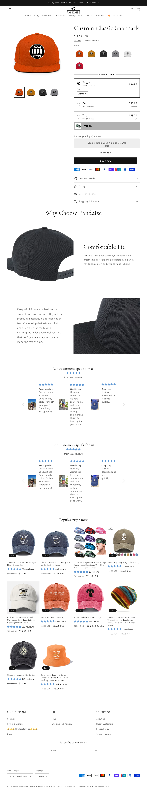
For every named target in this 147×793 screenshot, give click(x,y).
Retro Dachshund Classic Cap (87, 617)
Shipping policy (85, 786)
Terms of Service (103, 734)
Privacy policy (56, 786)
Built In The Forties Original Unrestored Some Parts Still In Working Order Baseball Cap (21, 620)
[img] (73, 373)
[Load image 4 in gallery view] (54, 92)
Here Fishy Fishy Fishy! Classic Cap (123, 562)
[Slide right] (64, 92)
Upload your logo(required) (88, 136)
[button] (10, 9)
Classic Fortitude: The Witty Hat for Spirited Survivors (55, 563)
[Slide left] (10, 92)
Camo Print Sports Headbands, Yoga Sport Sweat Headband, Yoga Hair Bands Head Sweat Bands (90, 565)
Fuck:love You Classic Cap (52, 617)
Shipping (77, 40)
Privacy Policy (102, 729)
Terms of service (70, 786)
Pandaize (16, 786)
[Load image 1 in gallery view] (19, 92)
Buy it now (105, 160)
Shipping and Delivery (62, 724)
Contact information (102, 786)
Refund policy (43, 786)
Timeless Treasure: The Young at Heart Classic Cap (21, 563)
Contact (10, 719)
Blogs (9, 734)
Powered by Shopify (27, 786)
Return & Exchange (16, 724)
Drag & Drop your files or (106, 142)
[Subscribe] (96, 750)
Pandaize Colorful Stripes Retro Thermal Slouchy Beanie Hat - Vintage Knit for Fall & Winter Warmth (122, 621)
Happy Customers (104, 724)
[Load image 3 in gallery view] (43, 92)
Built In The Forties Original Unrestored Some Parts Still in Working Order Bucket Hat (54, 677)
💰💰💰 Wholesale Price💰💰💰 (22, 729)
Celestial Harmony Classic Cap (21, 675)
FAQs (54, 719)
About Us (100, 719)
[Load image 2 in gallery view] (31, 92)
